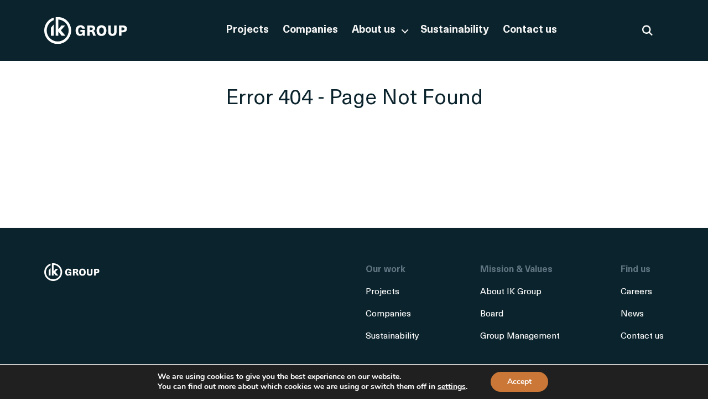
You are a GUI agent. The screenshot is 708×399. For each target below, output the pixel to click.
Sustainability (454, 30)
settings (452, 387)
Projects (247, 30)
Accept (519, 381)
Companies (310, 30)
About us (373, 30)
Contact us (530, 30)
